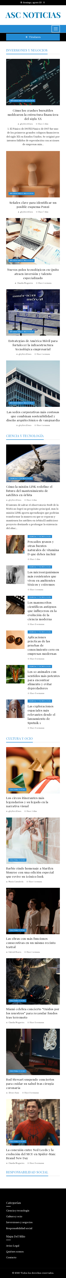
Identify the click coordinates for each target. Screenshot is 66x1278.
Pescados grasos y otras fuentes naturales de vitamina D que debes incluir (43, 548)
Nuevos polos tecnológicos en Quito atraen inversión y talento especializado (33, 274)
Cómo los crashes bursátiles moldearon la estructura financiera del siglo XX (33, 114)
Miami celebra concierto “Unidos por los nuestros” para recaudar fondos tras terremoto (32, 1013)
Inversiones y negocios (22, 101)
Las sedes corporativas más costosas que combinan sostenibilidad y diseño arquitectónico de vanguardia (33, 416)
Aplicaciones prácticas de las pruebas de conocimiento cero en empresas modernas (43, 645)
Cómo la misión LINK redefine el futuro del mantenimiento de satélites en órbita (29, 491)
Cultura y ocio (17, 790)
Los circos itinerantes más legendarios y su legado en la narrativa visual (27, 802)
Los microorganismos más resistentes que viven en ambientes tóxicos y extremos (43, 578)
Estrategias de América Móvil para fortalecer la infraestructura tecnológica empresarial (33, 345)
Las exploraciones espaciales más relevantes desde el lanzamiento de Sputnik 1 (41, 714)
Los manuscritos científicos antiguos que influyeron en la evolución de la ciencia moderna (42, 610)
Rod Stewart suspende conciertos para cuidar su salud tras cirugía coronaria (30, 1083)
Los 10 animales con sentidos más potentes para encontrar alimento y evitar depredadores (44, 680)
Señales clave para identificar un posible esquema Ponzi (33, 204)
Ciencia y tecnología (21, 478)
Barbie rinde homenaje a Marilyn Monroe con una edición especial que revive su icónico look (30, 872)
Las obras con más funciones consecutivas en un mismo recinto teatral (31, 943)
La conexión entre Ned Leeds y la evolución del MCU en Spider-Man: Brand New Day (31, 1154)
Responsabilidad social (19, 1228)
